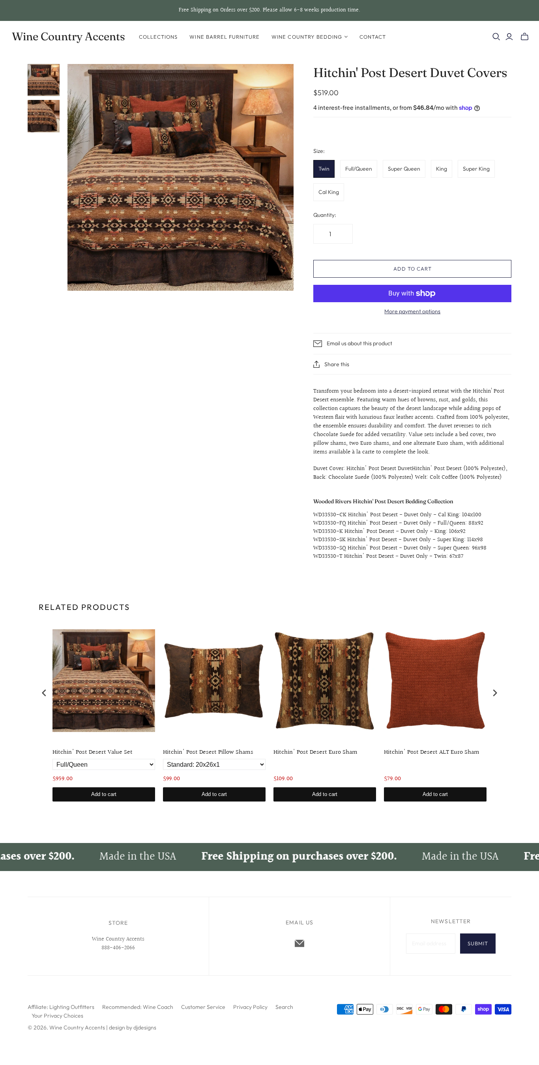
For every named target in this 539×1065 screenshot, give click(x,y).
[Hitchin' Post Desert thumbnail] (44, 116)
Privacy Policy (250, 1006)
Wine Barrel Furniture (224, 37)
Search (284, 1006)
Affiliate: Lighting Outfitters (61, 1006)
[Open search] (496, 37)
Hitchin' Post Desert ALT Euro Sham (431, 753)
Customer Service (203, 1006)
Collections (158, 37)
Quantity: (324, 214)
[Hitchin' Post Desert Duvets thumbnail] (44, 80)
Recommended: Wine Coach (137, 1006)
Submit (478, 943)
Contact (372, 37)
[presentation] (44, 693)
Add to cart (412, 268)
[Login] (509, 36)
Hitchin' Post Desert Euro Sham (315, 753)
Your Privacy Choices (57, 1015)
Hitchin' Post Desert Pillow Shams (208, 753)
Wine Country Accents (68, 36)
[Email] (299, 943)
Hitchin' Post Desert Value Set (92, 753)
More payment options (412, 311)
